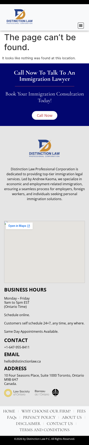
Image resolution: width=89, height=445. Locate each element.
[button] (81, 26)
